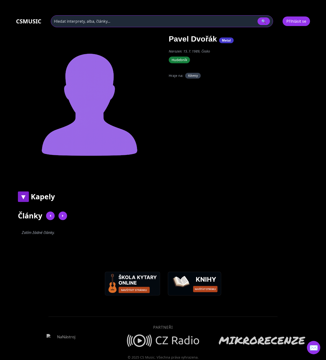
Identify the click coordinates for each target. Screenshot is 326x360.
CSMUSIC (28, 21)
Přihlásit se (296, 21)
